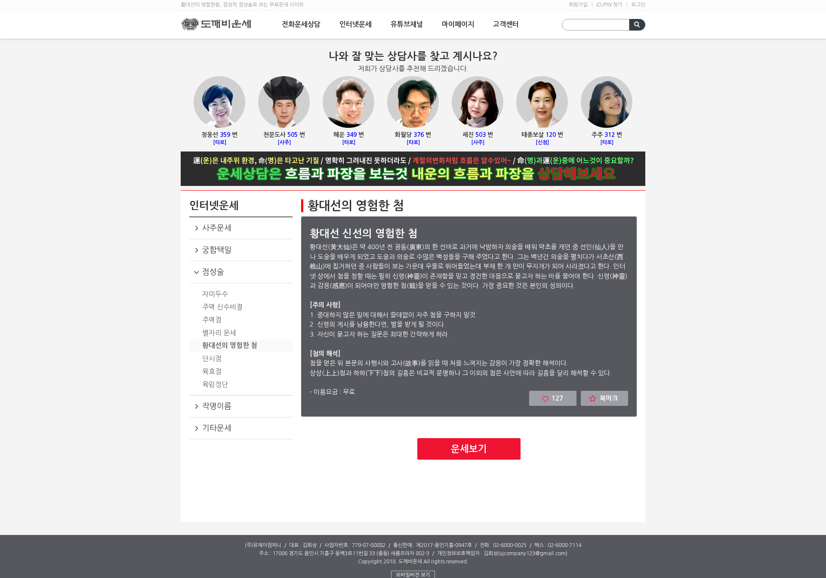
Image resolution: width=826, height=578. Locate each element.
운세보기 (469, 449)
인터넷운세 (355, 24)
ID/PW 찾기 (609, 4)
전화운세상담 (301, 24)
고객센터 (506, 24)
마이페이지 (458, 24)
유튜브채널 (407, 24)
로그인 (638, 4)
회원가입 (578, 4)
